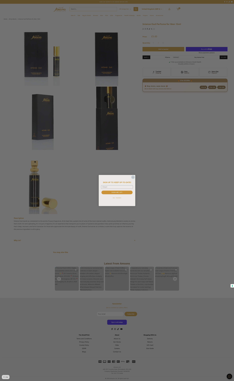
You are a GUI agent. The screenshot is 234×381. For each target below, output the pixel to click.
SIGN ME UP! (117, 192)
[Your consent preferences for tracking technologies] (232, 286)
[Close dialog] (133, 177)
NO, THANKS (117, 198)
